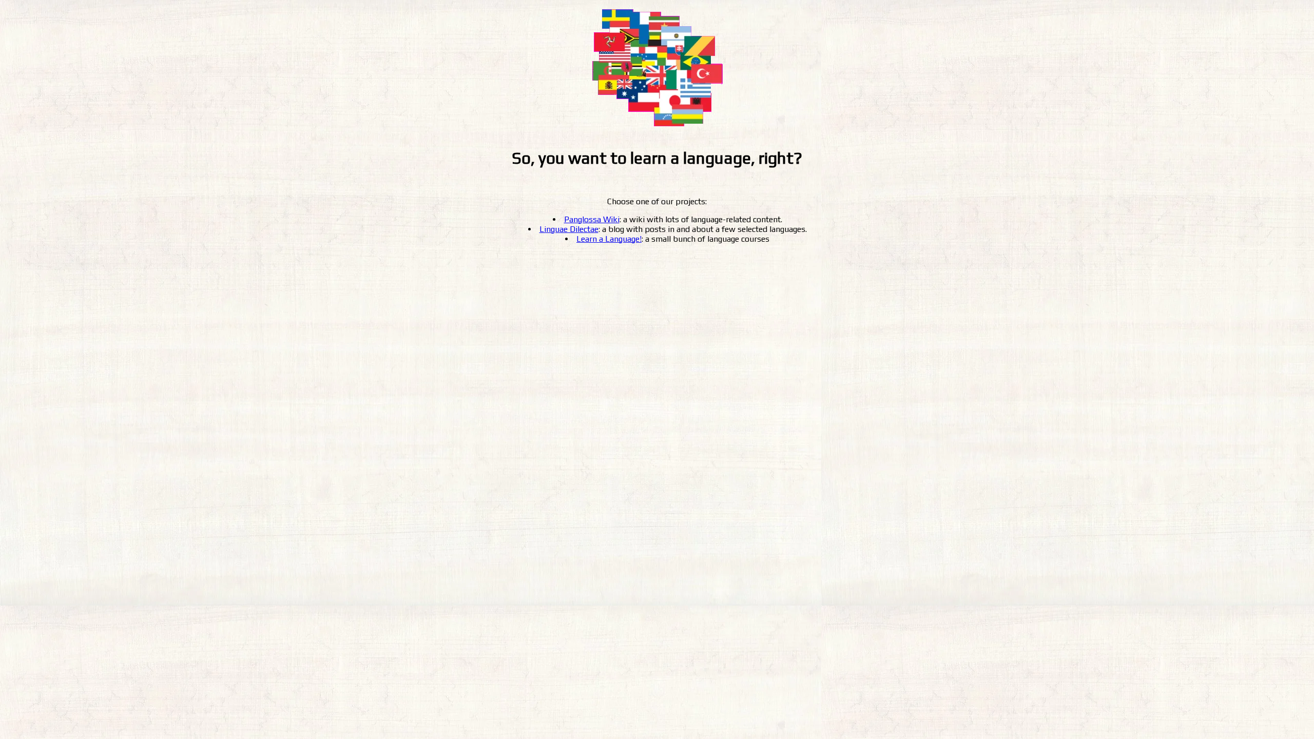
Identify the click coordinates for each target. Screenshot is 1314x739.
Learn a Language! (609, 239)
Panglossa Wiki (592, 219)
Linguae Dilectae (568, 229)
